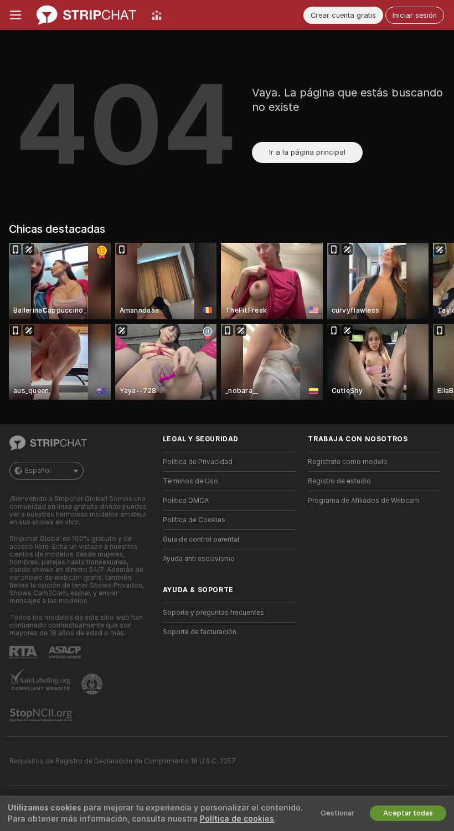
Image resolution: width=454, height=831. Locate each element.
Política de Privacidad (198, 462)
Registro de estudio (339, 481)
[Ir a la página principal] (86, 15)
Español (38, 471)
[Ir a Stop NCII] (42, 715)
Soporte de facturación (199, 632)
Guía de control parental (201, 539)
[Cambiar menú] (15, 15)
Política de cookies (237, 818)
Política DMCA (186, 500)
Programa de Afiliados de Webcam (363, 500)
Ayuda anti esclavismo (199, 559)
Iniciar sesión (415, 15)
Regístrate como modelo (348, 462)
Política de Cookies (194, 520)
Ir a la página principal (307, 152)
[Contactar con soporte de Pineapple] (93, 684)
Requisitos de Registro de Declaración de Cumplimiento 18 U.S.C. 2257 (122, 761)
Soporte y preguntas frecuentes (213, 612)
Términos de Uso (190, 481)
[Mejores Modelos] (157, 15)
